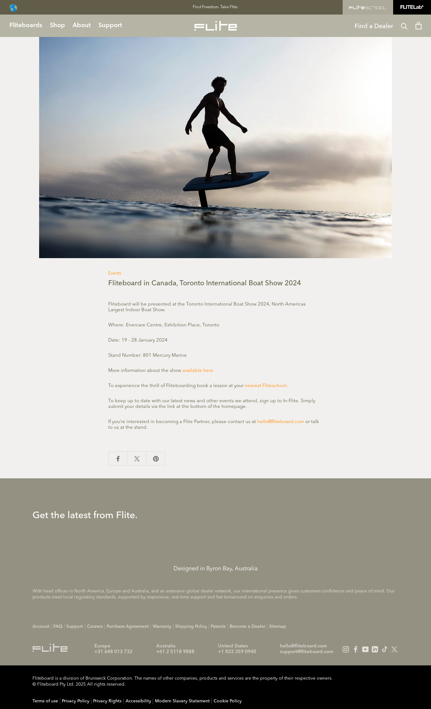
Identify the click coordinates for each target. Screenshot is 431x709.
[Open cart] (419, 25)
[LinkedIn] (375, 649)
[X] (394, 649)
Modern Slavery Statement (182, 701)
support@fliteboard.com (306, 652)
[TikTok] (384, 649)
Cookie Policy (228, 701)
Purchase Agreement (128, 626)
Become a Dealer (247, 626)
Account (41, 626)
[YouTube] (365, 649)
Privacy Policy (75, 701)
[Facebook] (355, 649)
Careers (95, 626)
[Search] (404, 25)
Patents (218, 626)
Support (74, 626)
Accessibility (138, 701)
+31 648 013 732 (113, 652)
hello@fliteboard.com (280, 422)
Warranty (162, 626)
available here (197, 370)
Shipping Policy (191, 626)
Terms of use (45, 701)
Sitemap (277, 626)
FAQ (57, 626)
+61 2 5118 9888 (175, 652)
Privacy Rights (107, 701)
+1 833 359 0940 (237, 652)
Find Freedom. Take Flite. (215, 7)
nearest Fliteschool (265, 386)
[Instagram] (346, 649)
